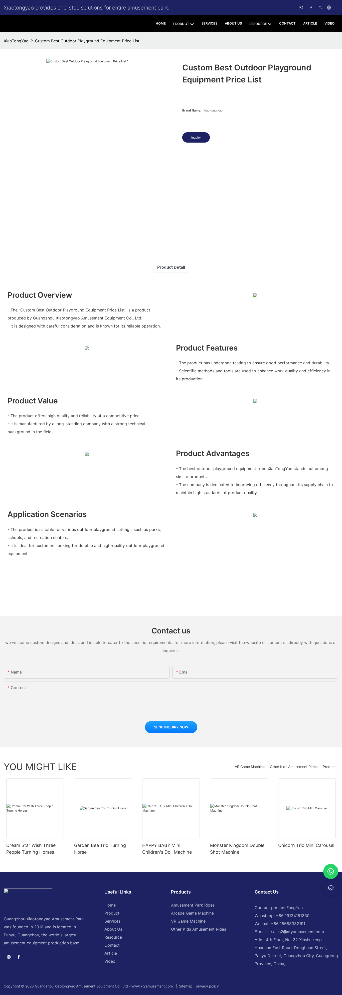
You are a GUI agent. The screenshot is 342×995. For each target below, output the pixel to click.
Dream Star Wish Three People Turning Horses (31, 849)
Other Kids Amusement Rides (293, 766)
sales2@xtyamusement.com (297, 931)
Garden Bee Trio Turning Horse (100, 849)
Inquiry (196, 137)
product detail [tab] (171, 267)
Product (329, 766)
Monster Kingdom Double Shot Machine (237, 849)
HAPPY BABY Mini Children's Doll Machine (167, 849)
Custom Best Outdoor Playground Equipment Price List (87, 40)
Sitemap (185, 986)
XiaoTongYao (16, 40)
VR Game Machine (250, 766)
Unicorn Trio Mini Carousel (306, 845)
